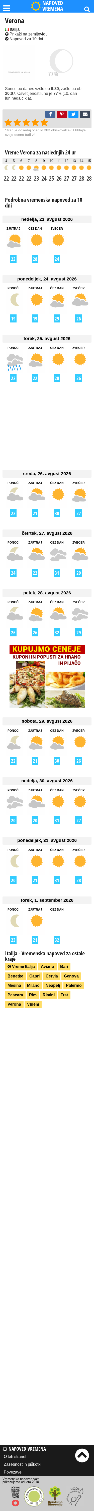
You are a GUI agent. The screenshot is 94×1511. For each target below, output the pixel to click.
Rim (33, 995)
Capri (34, 976)
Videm (33, 1004)
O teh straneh (16, 1456)
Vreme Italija (23, 966)
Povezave (13, 1472)
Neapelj (53, 985)
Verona (14, 1004)
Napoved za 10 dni (26, 39)
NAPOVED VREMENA (52, 6)
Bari (64, 966)
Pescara (15, 995)
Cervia (52, 976)
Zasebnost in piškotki (22, 1464)
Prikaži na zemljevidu (28, 34)
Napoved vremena (26, 1448)
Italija (14, 29)
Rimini (49, 995)
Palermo (74, 985)
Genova (71, 976)
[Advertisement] (47, 425)
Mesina (14, 985)
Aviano (47, 966)
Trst (64, 995)
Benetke (15, 976)
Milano (33, 985)
